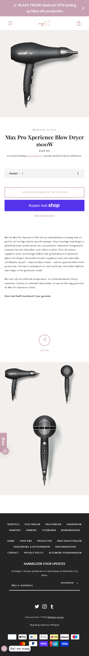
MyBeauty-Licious (55, 617)
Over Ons (26, 541)
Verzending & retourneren (31, 547)
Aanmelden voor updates (44, 564)
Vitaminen (49, 530)
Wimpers (15, 530)
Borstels (13, 524)
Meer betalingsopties (45, 215)
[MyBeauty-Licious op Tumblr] (52, 606)
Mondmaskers (70, 530)
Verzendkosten (35, 156)
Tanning (31, 530)
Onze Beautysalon (69, 541)
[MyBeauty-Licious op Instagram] (44, 606)
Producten (44, 541)
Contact (13, 553)
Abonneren (67, 583)
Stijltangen (32, 524)
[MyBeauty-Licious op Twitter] (37, 606)
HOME (11, 541)
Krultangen (53, 524)
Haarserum (74, 524)
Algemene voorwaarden (65, 553)
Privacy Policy (34, 553)
